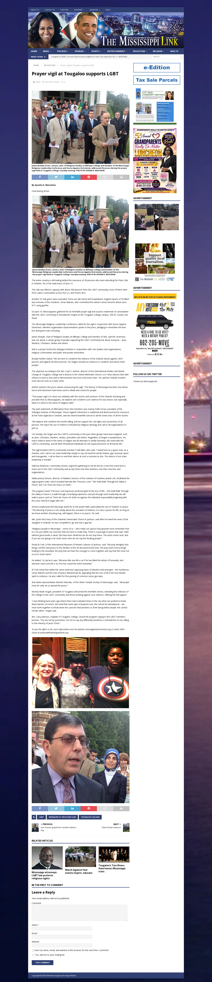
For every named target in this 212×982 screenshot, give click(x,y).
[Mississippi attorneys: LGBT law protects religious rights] (47, 857)
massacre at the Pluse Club (62, 817)
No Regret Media (69, 975)
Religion (157, 51)
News (46, 51)
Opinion (79, 51)
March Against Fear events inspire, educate (78, 871)
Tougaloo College (90, 817)
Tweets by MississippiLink (145, 381)
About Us (35, 10)
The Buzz (62, 51)
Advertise (94, 10)
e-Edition (64, 10)
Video (107, 10)
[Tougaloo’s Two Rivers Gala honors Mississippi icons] (114, 854)
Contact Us (50, 10)
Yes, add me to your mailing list (49, 954)
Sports (95, 51)
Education (139, 51)
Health (174, 51)
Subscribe (78, 10)
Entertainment (116, 51)
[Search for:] (165, 56)
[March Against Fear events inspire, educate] (80, 856)
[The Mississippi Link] (106, 46)
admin (38, 82)
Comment (36, 903)
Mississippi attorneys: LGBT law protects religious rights (44, 875)
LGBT (41, 817)
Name (35, 925)
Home (34, 51)
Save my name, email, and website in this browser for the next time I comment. (72, 950)
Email (34, 933)
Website (35, 941)
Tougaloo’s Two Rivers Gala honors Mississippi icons (112, 868)
